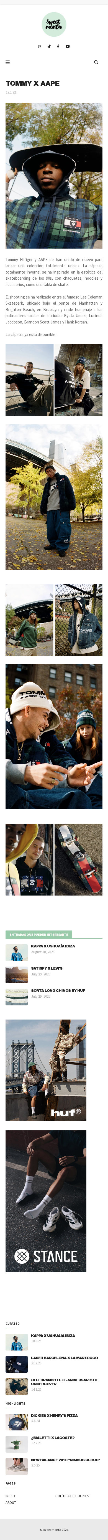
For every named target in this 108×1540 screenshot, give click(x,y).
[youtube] (67, 46)
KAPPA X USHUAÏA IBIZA (53, 946)
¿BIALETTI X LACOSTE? (52, 1438)
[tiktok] (49, 46)
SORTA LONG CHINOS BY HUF (58, 991)
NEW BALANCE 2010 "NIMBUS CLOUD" (65, 1460)
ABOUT (11, 1502)
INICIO (10, 1496)
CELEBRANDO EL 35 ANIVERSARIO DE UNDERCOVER (64, 1382)
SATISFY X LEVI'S (46, 968)
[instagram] (40, 46)
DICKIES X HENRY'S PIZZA (54, 1416)
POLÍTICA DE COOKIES (72, 1496)
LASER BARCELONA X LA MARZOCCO (64, 1358)
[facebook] (58, 46)
